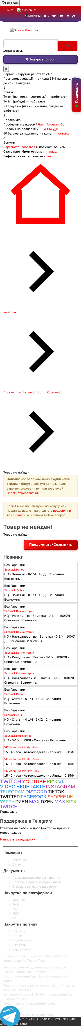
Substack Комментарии (19, 611)
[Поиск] (67, 46)
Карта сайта (21, 949)
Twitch (16, 904)
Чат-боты (19, 945)
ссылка (64, 133)
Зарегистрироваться (19, 147)
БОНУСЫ (34, 16)
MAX (15, 913)
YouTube (9, 312)
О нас (16, 864)
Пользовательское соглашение (36, 877)
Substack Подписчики (18, 735)
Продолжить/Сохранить (50, 545)
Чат (40, 124)
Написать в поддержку (17, 839)
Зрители (18, 931)
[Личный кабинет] (46, 16)
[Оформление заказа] (73, 16)
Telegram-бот (56, 124)
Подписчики (22, 940)
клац (53, 151)
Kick (15, 909)
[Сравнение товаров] (61, 16)
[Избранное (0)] (54, 16)
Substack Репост (15, 569)
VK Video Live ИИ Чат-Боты (21, 747)
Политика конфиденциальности (37, 882)
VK (14, 918)
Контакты (19, 860)
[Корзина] (67, 16)
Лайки (17, 936)
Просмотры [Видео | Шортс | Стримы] (31, 392)
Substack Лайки (14, 590)
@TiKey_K (50, 129)
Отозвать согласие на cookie (34, 886)
